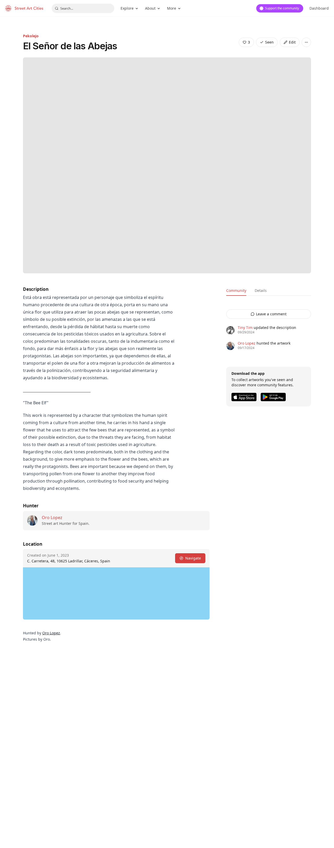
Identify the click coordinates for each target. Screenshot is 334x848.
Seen (269, 42)
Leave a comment (271, 313)
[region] (116, 593)
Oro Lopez (52, 517)
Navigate (193, 558)
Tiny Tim (245, 327)
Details (261, 290)
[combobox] (83, 8)
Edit (292, 42)
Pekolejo (31, 35)
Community (236, 290)
